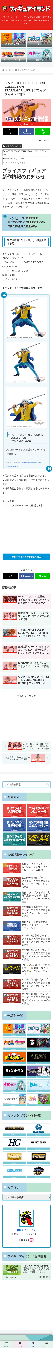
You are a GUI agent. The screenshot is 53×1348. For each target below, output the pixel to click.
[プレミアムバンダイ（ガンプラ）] (14, 1129)
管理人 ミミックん (26, 1230)
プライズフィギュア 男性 (15, 163)
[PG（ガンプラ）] (38, 1143)
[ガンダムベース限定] (38, 1129)
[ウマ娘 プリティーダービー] (38, 1099)
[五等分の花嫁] (14, 1099)
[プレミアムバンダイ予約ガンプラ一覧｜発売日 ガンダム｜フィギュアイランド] (38, 839)
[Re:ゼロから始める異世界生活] (38, 1071)
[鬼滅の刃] (38, 1043)
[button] (47, 784)
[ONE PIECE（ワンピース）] (38, 1029)
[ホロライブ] (38, 1085)
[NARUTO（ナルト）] (14, 1043)
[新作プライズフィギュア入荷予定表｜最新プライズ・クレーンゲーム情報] (14, 811)
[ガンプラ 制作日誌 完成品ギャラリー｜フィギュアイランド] (38, 825)
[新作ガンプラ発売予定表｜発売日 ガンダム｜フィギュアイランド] (14, 825)
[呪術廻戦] (38, 1057)
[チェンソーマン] (14, 1071)
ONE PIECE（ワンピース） (16, 159)
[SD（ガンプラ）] (38, 1171)
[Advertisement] (26, 716)
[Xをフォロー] (26, 1240)
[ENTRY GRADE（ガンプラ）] (14, 1171)
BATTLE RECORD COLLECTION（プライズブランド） (24, 153)
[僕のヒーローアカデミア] (14, 1057)
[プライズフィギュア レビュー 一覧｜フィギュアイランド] (38, 811)
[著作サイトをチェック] (21, 1240)
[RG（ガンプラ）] (38, 1157)
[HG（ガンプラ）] (14, 1143)
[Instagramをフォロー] (31, 1240)
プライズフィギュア (13, 146)
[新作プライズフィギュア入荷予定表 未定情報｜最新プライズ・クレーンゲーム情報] (14, 839)
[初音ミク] (14, 1085)
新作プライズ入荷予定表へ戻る (26, 557)
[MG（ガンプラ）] (14, 1157)
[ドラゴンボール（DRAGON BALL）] (14, 1029)
